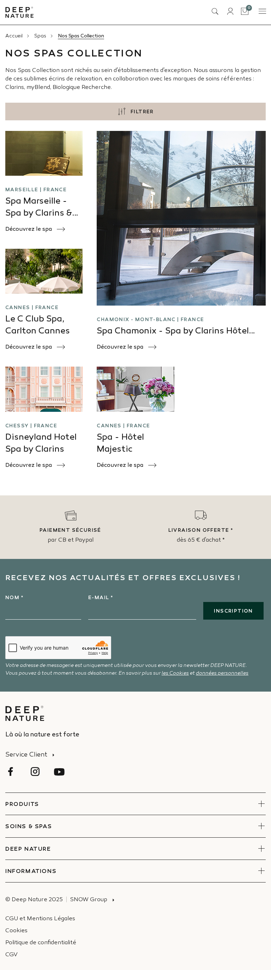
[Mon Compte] (230, 11)
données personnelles (222, 673)
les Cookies (175, 673)
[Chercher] (214, 11)
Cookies (16, 931)
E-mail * (100, 598)
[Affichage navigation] (262, 11)
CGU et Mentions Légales (40, 919)
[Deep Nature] (19, 12)
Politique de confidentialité (40, 943)
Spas (40, 36)
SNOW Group (88, 900)
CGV (11, 955)
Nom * (14, 598)
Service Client (26, 755)
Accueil (14, 36)
